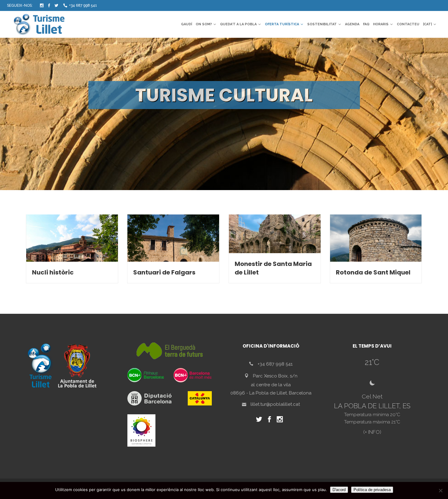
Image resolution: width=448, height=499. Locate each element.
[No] (440, 490)
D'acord (339, 489)
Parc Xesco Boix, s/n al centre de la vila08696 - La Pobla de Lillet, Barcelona (270, 384)
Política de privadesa (372, 489)
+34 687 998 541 (83, 5)
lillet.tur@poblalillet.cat (275, 404)
